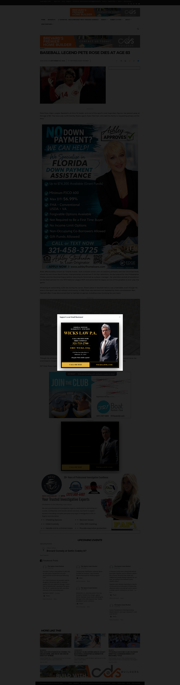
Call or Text (75, 364)
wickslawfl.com (104, 365)
